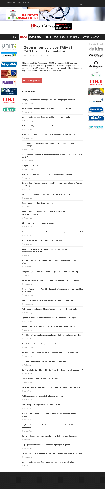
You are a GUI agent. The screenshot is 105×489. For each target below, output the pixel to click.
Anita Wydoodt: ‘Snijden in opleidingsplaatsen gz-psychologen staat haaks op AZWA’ (52, 155)
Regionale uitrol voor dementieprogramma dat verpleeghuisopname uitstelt (49, 414)
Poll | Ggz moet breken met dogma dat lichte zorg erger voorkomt (48, 100)
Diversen (47, 37)
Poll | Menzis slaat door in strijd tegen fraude (40, 166)
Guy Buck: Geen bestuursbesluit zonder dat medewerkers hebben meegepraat (48, 426)
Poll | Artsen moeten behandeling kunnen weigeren (42, 396)
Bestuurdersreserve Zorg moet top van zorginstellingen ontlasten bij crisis (50, 261)
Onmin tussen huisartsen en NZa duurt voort (40, 379)
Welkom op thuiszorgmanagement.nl (18, 2)
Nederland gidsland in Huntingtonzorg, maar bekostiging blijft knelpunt (51, 280)
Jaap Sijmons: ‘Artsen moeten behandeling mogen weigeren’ (46, 445)
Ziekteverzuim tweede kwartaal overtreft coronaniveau (44, 361)
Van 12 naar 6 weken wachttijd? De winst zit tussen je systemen (47, 300)
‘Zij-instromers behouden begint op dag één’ (40, 223)
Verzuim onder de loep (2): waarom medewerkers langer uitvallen (48, 462)
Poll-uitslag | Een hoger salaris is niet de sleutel (41, 405)
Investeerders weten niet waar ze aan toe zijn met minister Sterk (48, 326)
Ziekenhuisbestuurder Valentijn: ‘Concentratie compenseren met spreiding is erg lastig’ (52, 290)
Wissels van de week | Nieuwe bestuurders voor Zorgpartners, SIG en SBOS (52, 232)
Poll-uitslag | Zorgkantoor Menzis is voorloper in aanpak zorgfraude (49, 309)
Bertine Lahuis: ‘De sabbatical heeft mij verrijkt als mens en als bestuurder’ (52, 370)
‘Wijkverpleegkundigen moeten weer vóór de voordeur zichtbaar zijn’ (50, 352)
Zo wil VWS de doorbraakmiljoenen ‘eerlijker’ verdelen (44, 344)
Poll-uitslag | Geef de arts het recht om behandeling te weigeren (48, 174)
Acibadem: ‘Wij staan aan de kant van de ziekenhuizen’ (43, 126)
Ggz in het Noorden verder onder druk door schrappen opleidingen (49, 318)
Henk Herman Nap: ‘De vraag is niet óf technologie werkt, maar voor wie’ (51, 387)
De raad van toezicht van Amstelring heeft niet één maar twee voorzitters (52, 453)
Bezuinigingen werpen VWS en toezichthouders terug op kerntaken (49, 134)
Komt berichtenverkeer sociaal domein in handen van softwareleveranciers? (43, 213)
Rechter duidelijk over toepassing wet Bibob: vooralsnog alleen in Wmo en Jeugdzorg (52, 184)
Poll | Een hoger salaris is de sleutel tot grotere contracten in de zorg (50, 272)
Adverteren (84, 5)
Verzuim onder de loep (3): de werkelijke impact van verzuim (46, 117)
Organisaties (73, 37)
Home (15, 37)
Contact (96, 5)
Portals (85, 37)
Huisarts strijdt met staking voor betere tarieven (42, 240)
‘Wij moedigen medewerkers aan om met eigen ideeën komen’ (47, 108)
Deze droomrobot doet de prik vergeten (38, 203)
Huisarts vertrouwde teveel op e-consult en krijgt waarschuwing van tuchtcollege (49, 144)
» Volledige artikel (32, 80)
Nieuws (23, 37)
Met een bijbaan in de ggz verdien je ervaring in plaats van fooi (47, 194)
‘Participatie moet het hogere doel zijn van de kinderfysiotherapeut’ (49, 436)
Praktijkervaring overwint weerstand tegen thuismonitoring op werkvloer (52, 335)
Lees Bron (46, 56)
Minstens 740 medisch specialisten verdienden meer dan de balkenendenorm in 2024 (46, 250)
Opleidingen (59, 37)
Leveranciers (35, 37)
